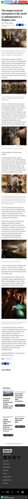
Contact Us (5, 483)
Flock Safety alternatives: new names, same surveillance (19, 397)
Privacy (4, 473)
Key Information (7, 467)
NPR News (8, 359)
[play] (2, 497)
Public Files (5, 470)
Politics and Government (20, 392)
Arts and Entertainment (20, 416)
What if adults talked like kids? (19, 420)
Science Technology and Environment (8, 417)
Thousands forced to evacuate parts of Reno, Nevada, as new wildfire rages (8, 403)
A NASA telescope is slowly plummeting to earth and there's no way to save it (8, 425)
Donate (23, 2)
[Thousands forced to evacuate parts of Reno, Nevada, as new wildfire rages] (8, 393)
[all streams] (26, 497)
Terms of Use (6, 464)
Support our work (7, 480)
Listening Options (7, 476)
